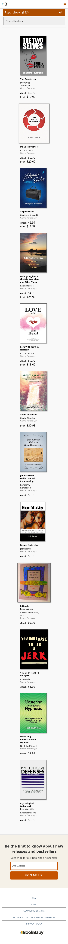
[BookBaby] (4, 4)
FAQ (34, 897)
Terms (34, 904)
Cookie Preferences (34, 910)
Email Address (18, 865)
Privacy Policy (34, 923)
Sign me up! (34, 875)
